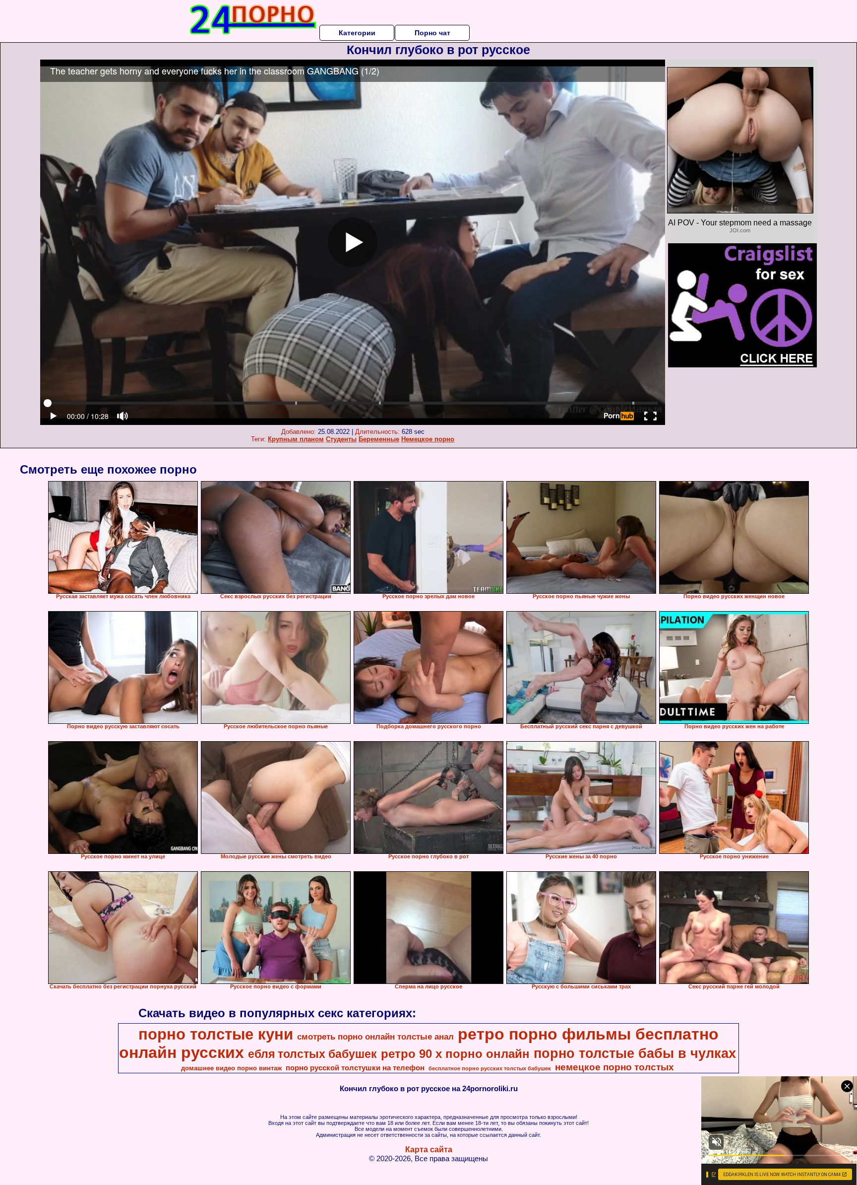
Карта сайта (428, 1149)
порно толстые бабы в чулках (635, 1053)
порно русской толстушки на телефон (355, 1068)
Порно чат (432, 33)
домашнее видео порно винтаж (231, 1068)
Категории (357, 33)
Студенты (341, 439)
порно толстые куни (215, 1034)
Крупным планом (296, 439)
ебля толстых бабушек (312, 1053)
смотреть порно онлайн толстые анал (375, 1037)
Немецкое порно (427, 439)
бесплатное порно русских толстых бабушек (489, 1068)
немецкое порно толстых (614, 1067)
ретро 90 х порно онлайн (455, 1053)
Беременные (379, 439)
